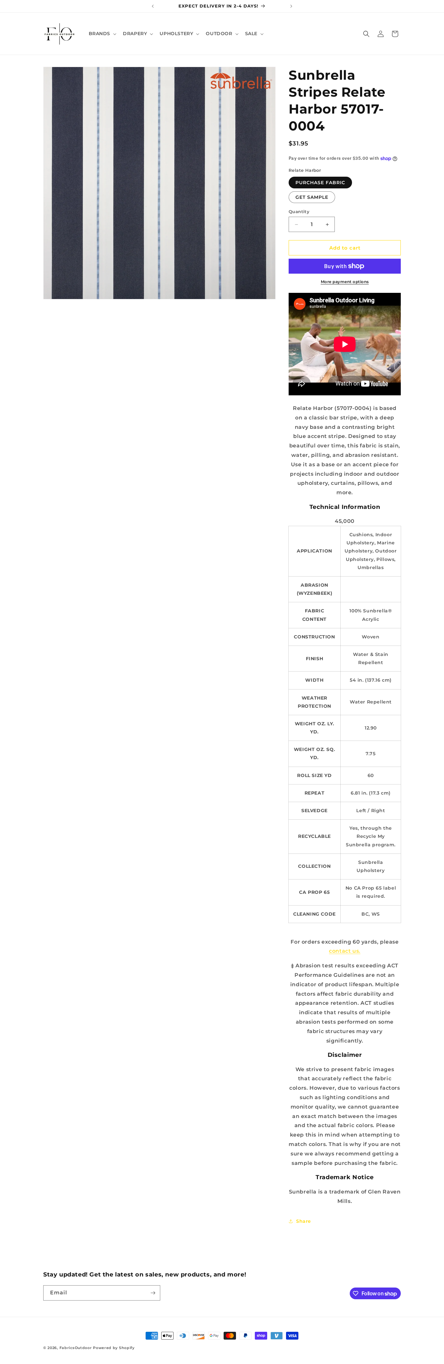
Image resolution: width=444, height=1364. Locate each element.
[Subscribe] (153, 1293)
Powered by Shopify (114, 1347)
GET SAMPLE (311, 197)
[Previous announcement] (153, 6)
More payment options (345, 281)
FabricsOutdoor (75, 1347)
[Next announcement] (291, 6)
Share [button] (303, 1221)
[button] (102, 33)
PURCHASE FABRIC (320, 182)
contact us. (344, 951)
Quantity (299, 211)
